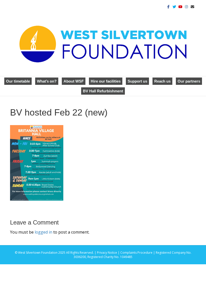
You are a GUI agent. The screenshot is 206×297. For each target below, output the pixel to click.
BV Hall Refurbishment (103, 91)
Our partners (189, 81)
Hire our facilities (106, 81)
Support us (137, 81)
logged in (43, 232)
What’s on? (47, 81)
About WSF (74, 81)
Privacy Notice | (108, 252)
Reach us (162, 81)
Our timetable (18, 81)
